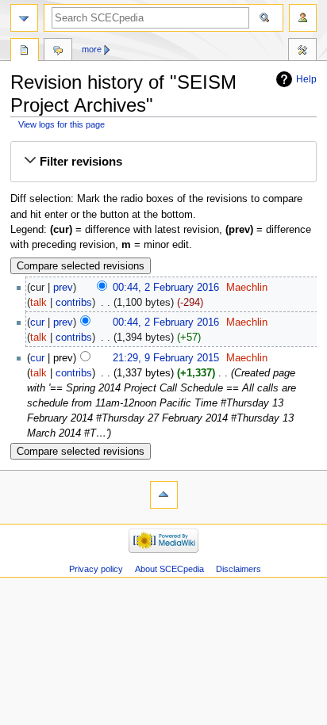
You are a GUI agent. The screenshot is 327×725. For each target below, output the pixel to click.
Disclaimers (238, 569)
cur (37, 322)
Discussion (57, 51)
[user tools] (303, 18)
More (92, 49)
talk (38, 302)
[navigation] (24, 18)
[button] (163, 161)
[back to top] (164, 495)
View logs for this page (61, 124)
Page (24, 51)
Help (306, 79)
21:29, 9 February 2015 (166, 358)
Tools (302, 51)
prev (63, 287)
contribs (74, 302)
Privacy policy (96, 569)
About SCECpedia (169, 569)
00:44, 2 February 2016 (166, 287)
